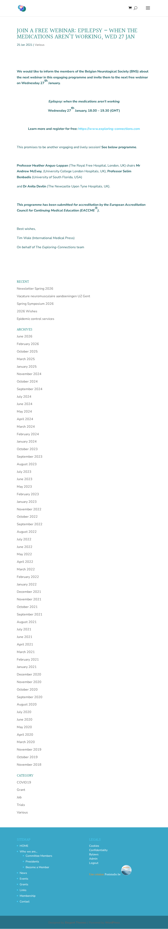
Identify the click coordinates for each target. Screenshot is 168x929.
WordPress (112, 923)
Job (19, 797)
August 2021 (27, 622)
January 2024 (27, 441)
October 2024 (27, 381)
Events (24, 879)
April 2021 (25, 644)
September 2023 (29, 456)
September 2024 (29, 389)
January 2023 (27, 502)
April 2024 (25, 419)
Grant (21, 790)
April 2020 (25, 734)
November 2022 (29, 509)
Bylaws (94, 854)
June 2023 (24, 479)
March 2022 (26, 569)
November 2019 (29, 749)
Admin (93, 859)
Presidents (32, 861)
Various (39, 45)
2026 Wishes (27, 311)
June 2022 (24, 547)
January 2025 (27, 366)
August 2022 (27, 532)
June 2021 (24, 637)
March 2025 (26, 359)
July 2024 (24, 396)
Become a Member (37, 867)
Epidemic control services (35, 319)
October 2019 (27, 757)
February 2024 (28, 434)
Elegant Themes (75, 923)
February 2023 (28, 494)
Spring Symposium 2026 (35, 304)
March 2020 (26, 742)
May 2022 (24, 554)
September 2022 (29, 524)
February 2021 (28, 659)
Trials (21, 805)
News (23, 873)
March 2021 (26, 652)
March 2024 (26, 426)
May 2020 (24, 727)
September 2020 (29, 697)
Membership (27, 896)
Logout (93, 863)
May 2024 (24, 411)
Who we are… (28, 851)
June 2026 (24, 336)
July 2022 (24, 539)
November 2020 (29, 682)
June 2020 (24, 719)
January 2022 (27, 584)
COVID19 (24, 782)
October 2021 (27, 607)
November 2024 (29, 374)
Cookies (94, 846)
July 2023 (24, 472)
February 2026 (28, 344)
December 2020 (29, 674)
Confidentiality (98, 850)
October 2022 (27, 516)
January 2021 (27, 667)
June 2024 (24, 404)
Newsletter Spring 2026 (35, 288)
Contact (25, 901)
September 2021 (29, 614)
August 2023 (27, 464)
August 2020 (27, 704)
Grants (24, 884)
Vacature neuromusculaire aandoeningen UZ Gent (53, 296)
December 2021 (29, 592)
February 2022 (28, 577)
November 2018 (29, 764)
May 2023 (24, 486)
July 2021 (24, 629)
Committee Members (39, 856)
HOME (24, 846)
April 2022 (25, 562)
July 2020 (24, 712)
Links (23, 890)
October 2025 (27, 351)
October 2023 (27, 449)
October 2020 (27, 689)
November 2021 (29, 599)
